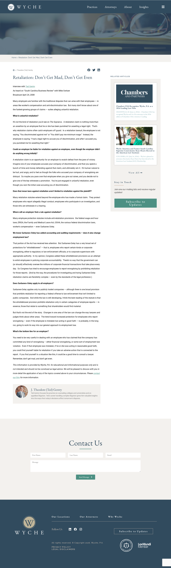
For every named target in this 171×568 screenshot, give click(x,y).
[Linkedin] (69, 529)
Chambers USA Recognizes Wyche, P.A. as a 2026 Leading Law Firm (134, 107)
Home (14, 58)
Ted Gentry (30, 86)
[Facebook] (75, 529)
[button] (89, 70)
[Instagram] (80, 529)
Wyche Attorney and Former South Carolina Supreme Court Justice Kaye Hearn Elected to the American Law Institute (135, 150)
